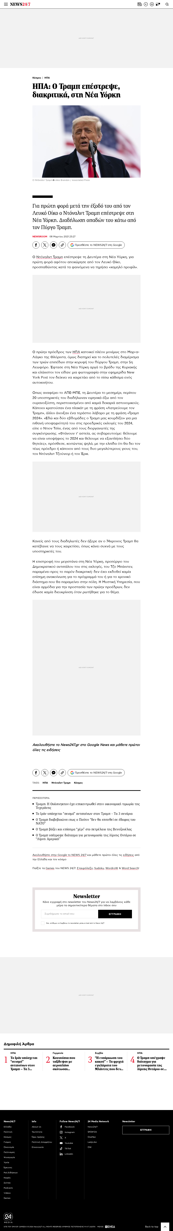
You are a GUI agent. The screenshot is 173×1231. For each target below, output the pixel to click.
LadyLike (92, 1142)
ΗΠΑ (47, 78)
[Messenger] (53, 245)
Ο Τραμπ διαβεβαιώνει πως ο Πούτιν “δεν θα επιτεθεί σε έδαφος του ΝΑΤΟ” (85, 821)
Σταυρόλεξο (85, 868)
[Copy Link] (62, 245)
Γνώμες (7, 1142)
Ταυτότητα (37, 1132)
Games (50, 868)
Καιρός (7, 1178)
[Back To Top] (165, 1227)
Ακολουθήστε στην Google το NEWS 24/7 (59, 855)
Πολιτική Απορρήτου (42, 1142)
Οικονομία (9, 1147)
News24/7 (92, 1127)
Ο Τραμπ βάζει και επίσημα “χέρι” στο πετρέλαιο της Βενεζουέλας (84, 829)
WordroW (111, 868)
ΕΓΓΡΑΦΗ (146, 1130)
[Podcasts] (152, 4)
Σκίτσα (7, 1183)
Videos (7, 1193)
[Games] (158, 4)
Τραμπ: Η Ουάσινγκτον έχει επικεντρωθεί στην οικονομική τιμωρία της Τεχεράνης (88, 806)
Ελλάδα (7, 1127)
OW (90, 1147)
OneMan (92, 1137)
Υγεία (6, 1162)
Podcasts (8, 1188)
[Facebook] (36, 245)
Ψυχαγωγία (9, 1157)
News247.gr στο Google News (85, 745)
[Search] (167, 4)
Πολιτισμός (9, 1152)
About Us (36, 1127)
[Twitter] (44, 245)
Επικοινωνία (38, 1147)
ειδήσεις (53, 750)
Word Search (130, 868)
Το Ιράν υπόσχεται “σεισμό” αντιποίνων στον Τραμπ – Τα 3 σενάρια (84, 813)
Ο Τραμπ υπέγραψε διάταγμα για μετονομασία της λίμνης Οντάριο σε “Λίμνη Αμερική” (86, 837)
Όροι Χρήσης (38, 1137)
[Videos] (146, 4)
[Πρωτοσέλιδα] (140, 4)
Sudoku (99, 868)
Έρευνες (8, 1168)
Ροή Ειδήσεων (11, 1173)
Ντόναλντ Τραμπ (49, 257)
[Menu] (6, 4)
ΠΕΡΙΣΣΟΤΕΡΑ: (41, 798)
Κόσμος (37, 78)
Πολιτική (8, 1132)
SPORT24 (92, 1132)
